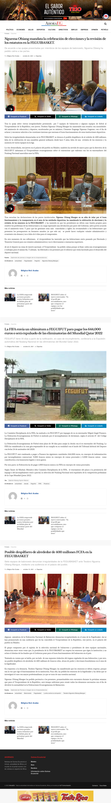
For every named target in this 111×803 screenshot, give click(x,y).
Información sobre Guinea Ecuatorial (40, 772)
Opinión (94, 30)
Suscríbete (103, 785)
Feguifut (37, 261)
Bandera (34, 768)
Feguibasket (28, 261)
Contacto (95, 785)
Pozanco (46, 483)
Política (9, 30)
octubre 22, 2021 (28, 56)
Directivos (63, 30)
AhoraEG (12, 785)
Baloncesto (27, 693)
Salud (30, 30)
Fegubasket (37, 693)
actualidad (18, 261)
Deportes (41, 30)
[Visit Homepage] (53, 23)
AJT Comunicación (65, 785)
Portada (7, 33)
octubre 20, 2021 (28, 346)
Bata (32, 765)
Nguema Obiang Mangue (50, 261)
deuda (26, 483)
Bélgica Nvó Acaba (13, 56)
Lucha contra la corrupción (52, 693)
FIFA (39, 483)
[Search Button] (105, 23)
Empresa (84, 30)
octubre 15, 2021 (28, 569)
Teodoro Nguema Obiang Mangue (74, 693)
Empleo (74, 30)
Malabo (33, 761)
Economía (21, 30)
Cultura (51, 30)
